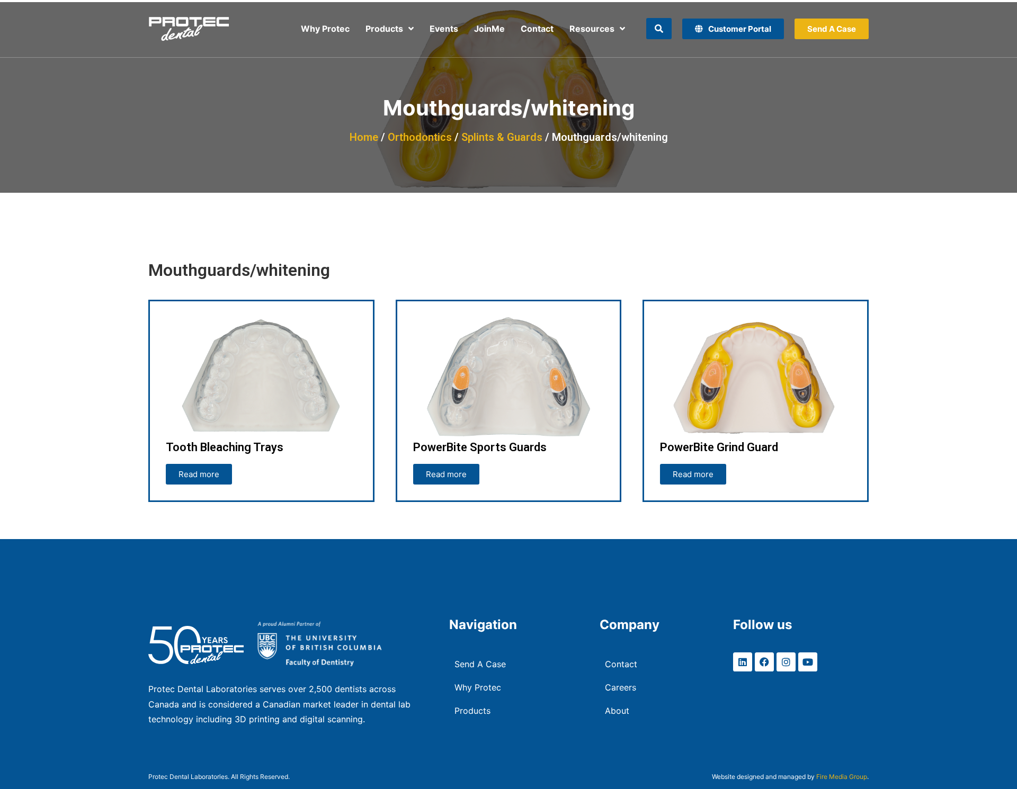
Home (364, 137)
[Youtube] (807, 661)
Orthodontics (420, 137)
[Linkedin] (742, 661)
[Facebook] (764, 661)
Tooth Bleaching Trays (224, 447)
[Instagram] (786, 661)
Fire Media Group (841, 777)
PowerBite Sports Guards (480, 447)
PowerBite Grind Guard (719, 447)
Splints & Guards (501, 137)
